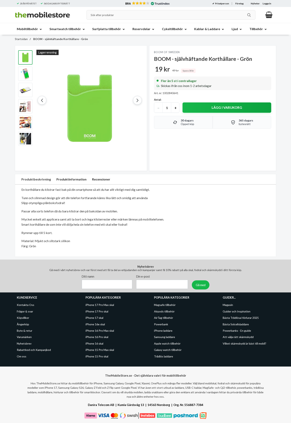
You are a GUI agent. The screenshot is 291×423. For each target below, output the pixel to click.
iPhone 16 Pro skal (97, 337)
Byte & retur (24, 330)
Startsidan (21, 39)
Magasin (228, 305)
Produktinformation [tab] (71, 179)
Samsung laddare (164, 337)
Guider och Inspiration (236, 311)
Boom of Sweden (167, 52)
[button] (147, 3)
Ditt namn (88, 276)
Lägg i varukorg (227, 107)
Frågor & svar (25, 311)
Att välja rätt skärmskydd (238, 337)
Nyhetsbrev (24, 343)
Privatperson (222, 3)
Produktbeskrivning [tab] (36, 179)
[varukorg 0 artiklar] (269, 14)
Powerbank (161, 324)
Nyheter (255, 3)
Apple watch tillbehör (167, 343)
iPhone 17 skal (94, 318)
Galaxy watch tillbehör (168, 350)
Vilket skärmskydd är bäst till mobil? (244, 343)
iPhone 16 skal (94, 343)
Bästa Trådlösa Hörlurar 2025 (241, 318)
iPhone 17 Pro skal (97, 311)
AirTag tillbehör (163, 318)
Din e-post (143, 276)
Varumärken (24, 337)
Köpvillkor (23, 318)
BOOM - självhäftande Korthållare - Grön (60, 39)
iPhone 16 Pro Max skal (100, 330)
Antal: (157, 99)
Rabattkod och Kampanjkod (34, 350)
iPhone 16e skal (95, 324)
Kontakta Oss (25, 305)
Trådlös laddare (163, 356)
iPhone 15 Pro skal (97, 356)
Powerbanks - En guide (237, 330)
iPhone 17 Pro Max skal (100, 305)
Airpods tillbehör (164, 311)
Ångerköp (23, 324)
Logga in (267, 3)
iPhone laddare (163, 330)
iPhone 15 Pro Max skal (100, 350)
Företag (239, 3)
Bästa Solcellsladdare (236, 324)
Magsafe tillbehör (165, 305)
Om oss (21, 356)
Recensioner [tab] (101, 179)
